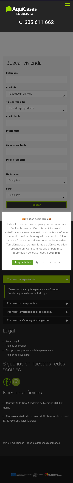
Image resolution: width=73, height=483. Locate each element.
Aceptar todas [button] (23, 262)
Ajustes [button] (40, 262)
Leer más (54, 252)
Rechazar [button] (54, 262)
